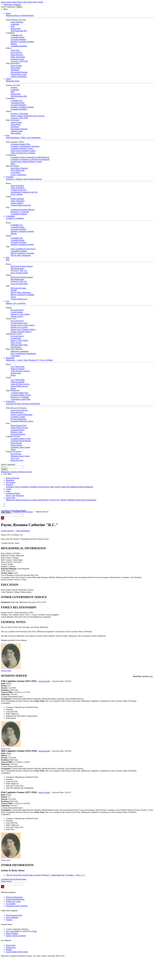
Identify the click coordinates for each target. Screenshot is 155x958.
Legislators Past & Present (21, 441)
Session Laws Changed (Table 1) (23, 329)
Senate (8, 79)
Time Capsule (55, 487)
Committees (10, 216)
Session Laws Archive (19, 327)
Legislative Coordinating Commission (25, 146)
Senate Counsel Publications (21, 415)
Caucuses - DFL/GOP (19, 61)
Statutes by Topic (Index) (20, 314)
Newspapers (10, 482)
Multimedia (10, 358)
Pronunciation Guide (19, 74)
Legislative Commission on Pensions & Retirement (30, 159)
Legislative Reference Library (22, 148)
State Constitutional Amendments (23, 353)
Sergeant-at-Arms (17, 59)
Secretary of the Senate (19, 114)
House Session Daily (19, 425)
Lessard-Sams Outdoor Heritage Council (26, 162)
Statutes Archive (17, 316)
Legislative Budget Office (20, 144)
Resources (20, 495)
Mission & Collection (14, 500)
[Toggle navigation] (2, 9)
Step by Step (11, 495)
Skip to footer (38, 2)
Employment (15, 29)
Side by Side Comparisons (21, 255)
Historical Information (14, 897)
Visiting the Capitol (13, 901)
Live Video (15, 367)
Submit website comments (16, 936)
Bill (21, 271)
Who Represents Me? (19, 31)
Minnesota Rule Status (19, 345)
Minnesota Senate (12, 81)
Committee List (16, 35)
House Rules (15, 68)
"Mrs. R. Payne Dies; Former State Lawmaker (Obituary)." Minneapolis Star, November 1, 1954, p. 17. (45, 875)
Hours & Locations (30, 500)
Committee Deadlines (19, 46)
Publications (10, 401)
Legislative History (13, 493)
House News (11, 945)
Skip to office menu (24, 2)
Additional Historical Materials (81, 487)
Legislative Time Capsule (20, 447)
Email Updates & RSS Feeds (17, 952)
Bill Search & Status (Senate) (22, 277)
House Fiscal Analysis (19, 410)
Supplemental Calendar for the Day (24, 192)
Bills (7, 257)
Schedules (10, 177)
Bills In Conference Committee (22, 253)
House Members (17, 22)
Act (25, 271)
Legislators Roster (17, 430)
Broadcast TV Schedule (20, 212)
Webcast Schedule (18, 369)
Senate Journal (16, 122)
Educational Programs (19, 72)
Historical (9, 485)
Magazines (10, 480)
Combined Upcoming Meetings (23, 210)
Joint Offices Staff (17, 170)
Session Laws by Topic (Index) (23, 325)
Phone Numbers (12, 933)
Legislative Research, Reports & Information (23, 404)
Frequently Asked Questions (16, 906)
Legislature (10, 487)
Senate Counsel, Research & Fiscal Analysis (27, 116)
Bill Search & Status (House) (22, 266)
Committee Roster (17, 37)
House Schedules (17, 186)
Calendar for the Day (19, 190)
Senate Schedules (17, 199)
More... (13, 164)
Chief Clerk (15, 50)
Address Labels (17, 131)
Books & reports (17, 460)
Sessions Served (7, 531)
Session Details (44, 681)
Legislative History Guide (20, 439)
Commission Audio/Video (21, 399)
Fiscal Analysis (16, 52)
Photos (13, 375)
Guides (8, 489)
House (8, 13)
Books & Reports (12, 478)
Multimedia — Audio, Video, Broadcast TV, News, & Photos (29, 360)
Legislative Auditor (18, 417)
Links (8, 491)
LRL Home (5, 512)
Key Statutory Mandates (66, 500)
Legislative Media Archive (21, 395)
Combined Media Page (19, 393)
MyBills (14, 290)
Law (7, 301)
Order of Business (17, 188)
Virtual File (65, 487)
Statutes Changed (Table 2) (21, 332)
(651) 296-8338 (12, 931)
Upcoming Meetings (18, 39)
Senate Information (18, 434)
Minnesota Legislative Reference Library (16, 472)
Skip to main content (9, 2)
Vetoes (13, 297)
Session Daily (16, 373)
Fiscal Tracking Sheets (19, 273)
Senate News (11, 947)
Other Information (23, 531)
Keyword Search (17, 310)
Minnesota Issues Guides (20, 456)
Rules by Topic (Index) (19, 340)
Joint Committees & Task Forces (23, 249)
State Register (16, 347)
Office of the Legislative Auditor (23, 151)
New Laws (15, 458)
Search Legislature (8, 7)
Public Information (18, 57)
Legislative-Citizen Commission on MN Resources (30, 157)
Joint (7, 135)
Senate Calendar (17, 203)
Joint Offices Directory (19, 168)
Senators (14, 87)
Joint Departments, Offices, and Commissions (23, 138)
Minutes (14, 44)
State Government (22, 487)
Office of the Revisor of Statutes (23, 153)
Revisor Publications (18, 419)
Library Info (10, 498)
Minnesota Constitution (19, 351)
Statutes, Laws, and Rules (16, 303)
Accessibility (15, 172)
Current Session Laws (19, 299)
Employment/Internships (15, 899)
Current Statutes (17, 312)
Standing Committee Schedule (22, 42)
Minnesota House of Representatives (20, 15)
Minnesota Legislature (12, 4)
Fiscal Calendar (17, 194)
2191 (151, 676)
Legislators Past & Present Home (13, 510)
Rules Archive (16, 343)
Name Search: (6, 881)
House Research (17, 55)
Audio (22, 367)
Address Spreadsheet (19, 76)
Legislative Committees (15, 218)
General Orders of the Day (21, 205)
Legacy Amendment (18, 175)
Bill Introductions (17, 268)
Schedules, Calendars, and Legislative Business (24, 179)
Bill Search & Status (18, 288)
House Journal (16, 66)
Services (53, 500)
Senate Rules (16, 124)
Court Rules (15, 356)
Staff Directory (43, 500)
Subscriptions (16, 133)
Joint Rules (15, 70)
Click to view (6, 671)
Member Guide (16, 432)
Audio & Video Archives (20, 371)
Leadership (15, 24)
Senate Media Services (19, 386)
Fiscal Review (16, 454)
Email (34, 931)
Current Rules (16, 338)
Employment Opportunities (86, 500)
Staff (12, 26)
